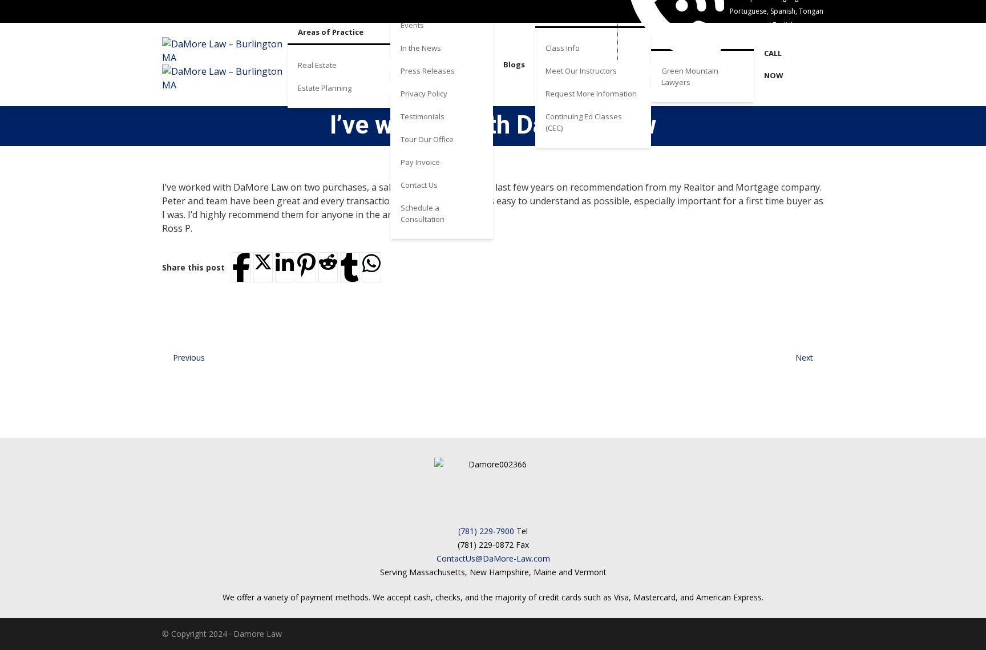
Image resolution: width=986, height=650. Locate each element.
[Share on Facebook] (241, 267)
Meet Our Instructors (581, 71)
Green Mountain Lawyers (689, 76)
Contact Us (419, 185)
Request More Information (591, 93)
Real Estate (317, 65)
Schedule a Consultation (422, 213)
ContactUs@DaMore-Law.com (493, 558)
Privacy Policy (424, 93)
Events (412, 25)
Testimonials (422, 116)
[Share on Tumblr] (350, 267)
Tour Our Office (427, 139)
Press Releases (428, 71)
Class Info (562, 48)
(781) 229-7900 (486, 531)
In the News (421, 48)
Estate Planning (324, 88)
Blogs (514, 64)
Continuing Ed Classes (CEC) (583, 122)
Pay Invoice (420, 162)
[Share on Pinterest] (306, 265)
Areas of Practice (330, 32)
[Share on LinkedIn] (285, 263)
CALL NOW (773, 64)
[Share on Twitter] (263, 262)
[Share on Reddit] (328, 262)
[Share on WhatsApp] (371, 263)
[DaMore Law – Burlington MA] (225, 64)
